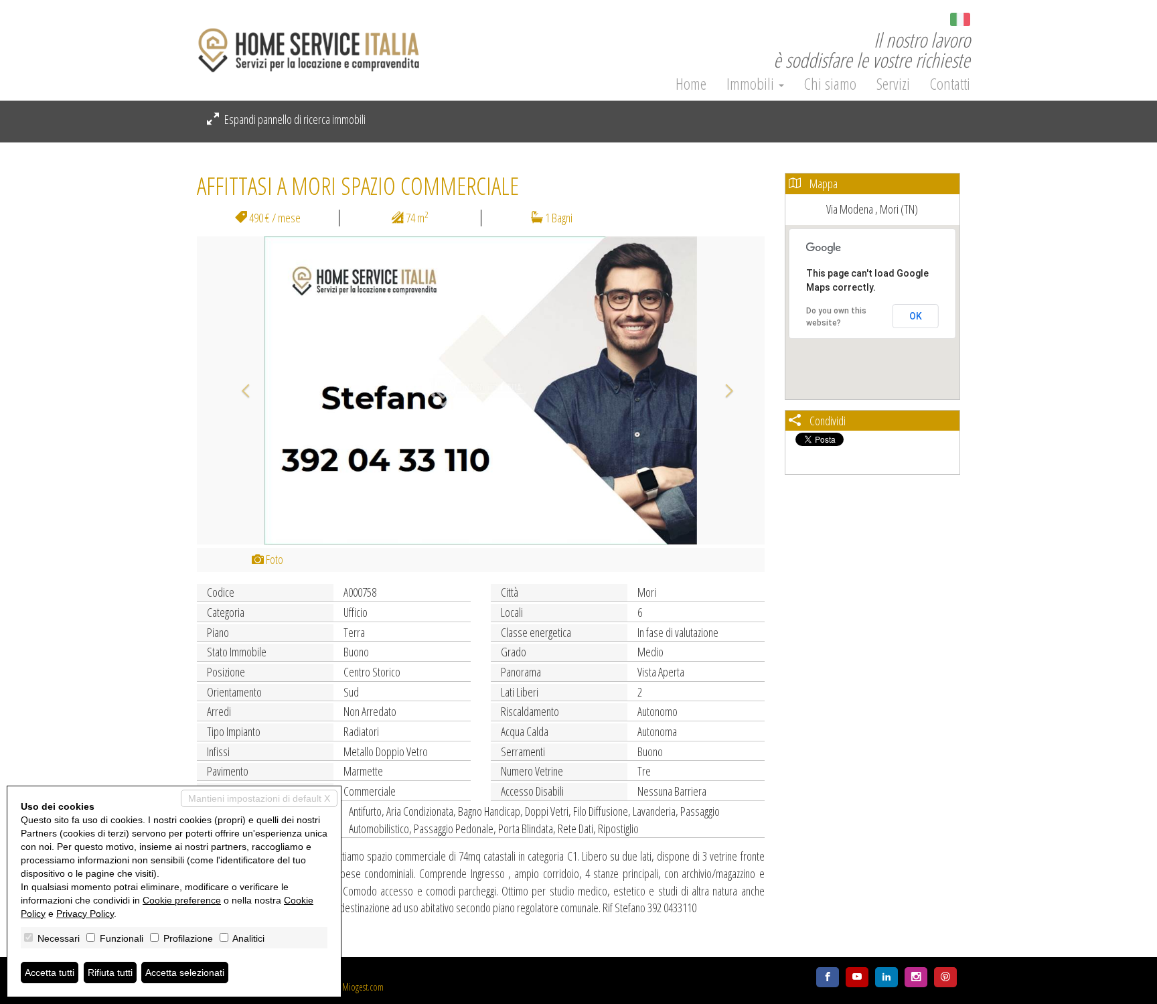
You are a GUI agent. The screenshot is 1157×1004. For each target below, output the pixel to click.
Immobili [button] (751, 83)
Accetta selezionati (184, 972)
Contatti (950, 83)
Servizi (893, 83)
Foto (273, 559)
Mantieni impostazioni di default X (259, 798)
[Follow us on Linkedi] (886, 977)
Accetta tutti (49, 972)
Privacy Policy (85, 913)
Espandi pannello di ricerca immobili (294, 119)
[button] (239, 390)
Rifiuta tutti (110, 972)
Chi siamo (830, 83)
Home (691, 83)
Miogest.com (363, 987)
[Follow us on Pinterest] (945, 977)
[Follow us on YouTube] (857, 977)
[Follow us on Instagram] (916, 977)
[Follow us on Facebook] (827, 977)
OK (915, 316)
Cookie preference (182, 900)
